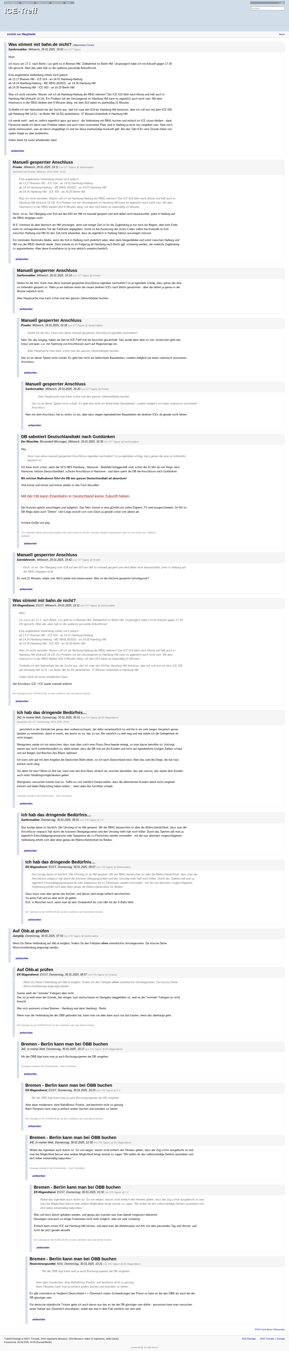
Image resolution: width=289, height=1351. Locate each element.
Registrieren (27, 2)
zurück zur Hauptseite (21, 34)
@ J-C (100, 820)
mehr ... (69, 2)
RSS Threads (267, 1338)
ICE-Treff (20, 10)
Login (281, 2)
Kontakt (281, 1338)
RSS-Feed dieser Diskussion (270, 1329)
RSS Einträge (249, 1338)
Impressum (57, 2)
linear (282, 34)
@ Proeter (95, 275)
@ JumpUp (111, 974)
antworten (17, 150)
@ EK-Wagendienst (108, 717)
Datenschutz (42, 2)
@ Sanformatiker (85, 167)
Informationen (12, 2)
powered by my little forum (144, 1347)
